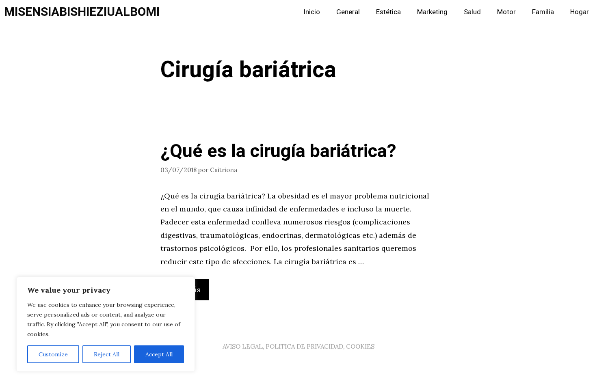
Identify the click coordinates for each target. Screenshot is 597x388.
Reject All (106, 354)
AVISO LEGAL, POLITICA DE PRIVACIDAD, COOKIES (298, 346)
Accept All (159, 354)
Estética (388, 12)
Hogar (579, 12)
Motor (506, 12)
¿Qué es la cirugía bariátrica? (278, 151)
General (348, 12)
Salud (472, 12)
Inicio (311, 12)
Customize (53, 354)
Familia (543, 12)
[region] (105, 324)
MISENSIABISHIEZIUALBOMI (82, 12)
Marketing (432, 12)
